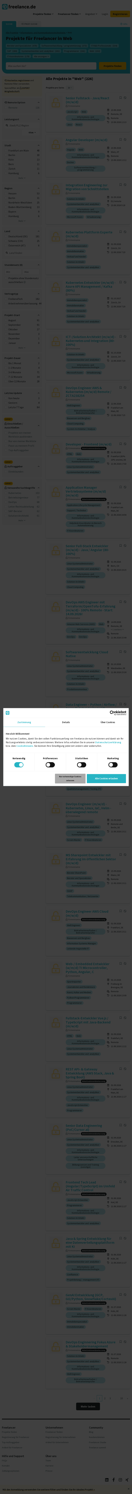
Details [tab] (66, 722)
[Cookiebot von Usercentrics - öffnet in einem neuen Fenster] (112, 712)
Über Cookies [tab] (108, 722)
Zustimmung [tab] (24, 722)
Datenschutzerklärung (108, 742)
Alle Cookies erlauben (106, 778)
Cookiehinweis (24, 745)
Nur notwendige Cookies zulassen (70, 778)
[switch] (50, 764)
